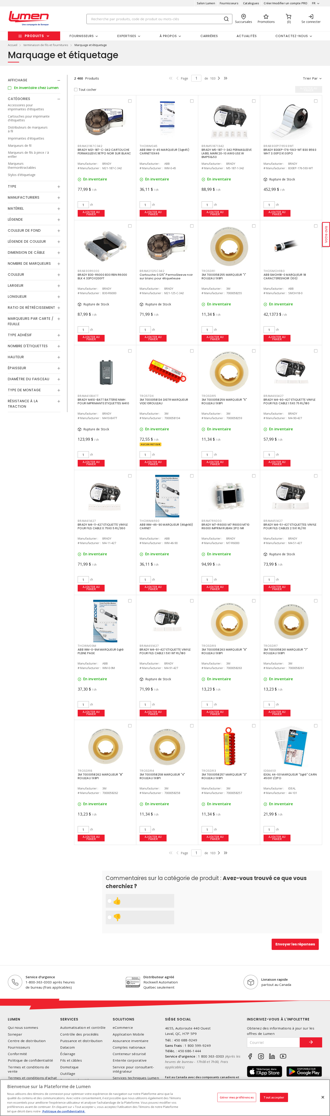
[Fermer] (323, 1097)
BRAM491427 (149, 646)
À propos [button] (168, 36)
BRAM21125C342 (152, 271)
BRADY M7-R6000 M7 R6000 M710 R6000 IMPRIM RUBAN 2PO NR (225, 526)
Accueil (12, 45)
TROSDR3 (209, 771)
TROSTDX (147, 396)
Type (12, 186)
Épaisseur (17, 368)
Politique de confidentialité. (63, 1111)
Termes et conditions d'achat (32, 1078)
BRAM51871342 (213, 146)
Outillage (67, 1074)
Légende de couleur (27, 241)
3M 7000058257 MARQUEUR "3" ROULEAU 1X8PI (224, 776)
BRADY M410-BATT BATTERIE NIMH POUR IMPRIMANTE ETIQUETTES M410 (103, 401)
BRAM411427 (87, 521)
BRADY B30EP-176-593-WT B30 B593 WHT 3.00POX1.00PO (290, 151)
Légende (15, 219)
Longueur (17, 296)
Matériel (16, 208)
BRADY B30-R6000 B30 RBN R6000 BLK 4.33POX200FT (102, 276)
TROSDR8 (85, 771)
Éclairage (67, 1054)
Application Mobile (128, 1034)
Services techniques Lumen (136, 1078)
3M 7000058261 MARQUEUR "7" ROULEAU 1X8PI (286, 651)
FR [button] (313, 3)
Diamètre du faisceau (28, 379)
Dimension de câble (26, 252)
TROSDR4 (147, 771)
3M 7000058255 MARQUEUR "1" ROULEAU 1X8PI (224, 276)
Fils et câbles (71, 1060)
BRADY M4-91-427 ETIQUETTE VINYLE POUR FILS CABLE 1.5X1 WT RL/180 (165, 651)
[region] (165, 1097)
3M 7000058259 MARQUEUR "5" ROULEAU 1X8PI (224, 401)
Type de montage (24, 390)
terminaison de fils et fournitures (46, 45)
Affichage (17, 80)
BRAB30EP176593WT (279, 146)
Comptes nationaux (129, 1047)
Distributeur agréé (158, 977)
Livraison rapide (274, 979)
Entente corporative (130, 1060)
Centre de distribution (27, 1041)
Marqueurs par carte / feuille (30, 321)
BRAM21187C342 (90, 146)
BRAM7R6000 (212, 521)
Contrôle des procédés (79, 1034)
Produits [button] (34, 35)
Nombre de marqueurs (29, 263)
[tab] (34, 80)
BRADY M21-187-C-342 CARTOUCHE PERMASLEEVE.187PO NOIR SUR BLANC (104, 151)
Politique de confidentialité (30, 1060)
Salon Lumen (206, 3)
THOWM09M (87, 646)
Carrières (209, 36)
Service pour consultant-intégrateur (133, 1069)
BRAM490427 (274, 396)
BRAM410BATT (88, 396)
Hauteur (16, 357)
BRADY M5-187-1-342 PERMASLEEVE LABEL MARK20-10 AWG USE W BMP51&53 (227, 153)
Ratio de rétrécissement (31, 307)
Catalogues (251, 3)
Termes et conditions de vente (28, 1069)
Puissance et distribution (81, 1041)
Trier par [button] (310, 78)
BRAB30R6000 (88, 271)
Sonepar (15, 1034)
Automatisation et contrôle (83, 1027)
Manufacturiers (24, 197)
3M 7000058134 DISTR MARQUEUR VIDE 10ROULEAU (164, 401)
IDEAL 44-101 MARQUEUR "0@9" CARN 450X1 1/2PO (290, 776)
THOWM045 (149, 146)
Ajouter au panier (91, 213)
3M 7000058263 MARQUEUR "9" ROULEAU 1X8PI (224, 651)
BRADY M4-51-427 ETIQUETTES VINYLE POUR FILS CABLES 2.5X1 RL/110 (290, 526)
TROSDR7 (271, 646)
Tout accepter (274, 1097)
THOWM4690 (150, 521)
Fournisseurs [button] (82, 36)
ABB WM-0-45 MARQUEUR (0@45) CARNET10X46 (164, 151)
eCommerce (123, 1027)
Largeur (16, 285)
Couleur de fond (24, 230)
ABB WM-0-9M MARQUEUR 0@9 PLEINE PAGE (100, 651)
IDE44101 (270, 771)
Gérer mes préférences (237, 1097)
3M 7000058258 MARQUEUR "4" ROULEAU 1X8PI (162, 776)
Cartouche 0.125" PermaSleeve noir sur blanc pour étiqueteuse (166, 276)
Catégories (19, 98)
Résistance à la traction (23, 404)
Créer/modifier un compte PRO (285, 3)
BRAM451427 (273, 521)
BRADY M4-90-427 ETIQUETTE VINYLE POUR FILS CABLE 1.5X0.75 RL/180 (289, 401)
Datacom (67, 1047)
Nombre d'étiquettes (28, 346)
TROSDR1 (208, 271)
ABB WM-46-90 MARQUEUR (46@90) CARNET (166, 526)
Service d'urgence (40, 977)
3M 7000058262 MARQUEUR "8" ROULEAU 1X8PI (100, 776)
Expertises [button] (126, 36)
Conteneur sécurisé (129, 1054)
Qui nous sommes (23, 1027)
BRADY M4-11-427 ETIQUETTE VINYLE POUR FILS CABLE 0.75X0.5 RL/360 (103, 526)
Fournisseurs (229, 3)
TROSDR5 (209, 396)
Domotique (69, 1067)
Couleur (16, 274)
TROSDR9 (209, 646)
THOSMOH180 (274, 271)
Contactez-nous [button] (291, 36)
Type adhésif (20, 335)
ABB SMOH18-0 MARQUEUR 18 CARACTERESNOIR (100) (285, 276)
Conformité (17, 1054)
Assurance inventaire (131, 1041)
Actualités (247, 36)
